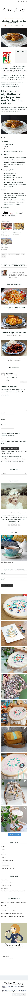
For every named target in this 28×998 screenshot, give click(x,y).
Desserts (3, 854)
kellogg (17, 254)
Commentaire (5, 395)
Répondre (24, 381)
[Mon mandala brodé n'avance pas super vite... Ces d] (14, 607)
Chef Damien (9, 373)
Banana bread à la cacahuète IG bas (9, 908)
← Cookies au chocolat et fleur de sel (13, 264)
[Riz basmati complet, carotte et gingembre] (14, 296)
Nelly (9, 25)
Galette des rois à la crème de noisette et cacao (12, 916)
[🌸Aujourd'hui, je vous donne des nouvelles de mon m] (14, 713)
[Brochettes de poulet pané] (18, 226)
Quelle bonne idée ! (6, 885)
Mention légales (5, 956)
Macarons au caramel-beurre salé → (15, 265)
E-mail (3, 419)
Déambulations (4, 880)
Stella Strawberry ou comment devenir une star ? (13, 891)
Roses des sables (5, 229)
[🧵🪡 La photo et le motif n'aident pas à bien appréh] (14, 686)
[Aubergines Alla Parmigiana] (6, 241)
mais (23, 254)
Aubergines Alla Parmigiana (5, 245)
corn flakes (11, 254)
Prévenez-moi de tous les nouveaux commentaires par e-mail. (10, 434)
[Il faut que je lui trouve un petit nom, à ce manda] (14, 766)
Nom (3, 413)
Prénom (3, 573)
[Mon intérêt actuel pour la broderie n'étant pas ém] (14, 819)
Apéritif (3, 846)
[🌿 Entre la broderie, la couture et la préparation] (14, 633)
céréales (4, 254)
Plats (22, 18)
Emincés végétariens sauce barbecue (14, 359)
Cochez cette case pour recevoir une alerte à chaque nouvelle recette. (14, 452)
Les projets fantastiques (7, 882)
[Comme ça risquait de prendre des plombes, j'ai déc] (14, 660)
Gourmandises (4, 863)
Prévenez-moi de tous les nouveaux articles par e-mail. (13, 442)
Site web (3, 425)
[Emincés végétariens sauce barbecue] (14, 348)
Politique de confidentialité (7, 959)
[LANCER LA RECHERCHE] (25, 473)
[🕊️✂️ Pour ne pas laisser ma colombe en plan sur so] (14, 792)
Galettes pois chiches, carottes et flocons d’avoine (14, 333)
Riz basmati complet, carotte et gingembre (14, 307)
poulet (3, 256)
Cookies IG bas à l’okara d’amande (9, 910)
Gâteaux (3, 857)
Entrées (3, 849)
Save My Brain (4, 888)
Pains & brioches (5, 865)
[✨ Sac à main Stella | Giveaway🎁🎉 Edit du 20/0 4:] (14, 739)
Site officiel (6, 207)
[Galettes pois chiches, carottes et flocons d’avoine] (14, 321)
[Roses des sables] (6, 226)
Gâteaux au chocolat (8, 860)
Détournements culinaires (12, 18)
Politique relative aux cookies (18, 991)
